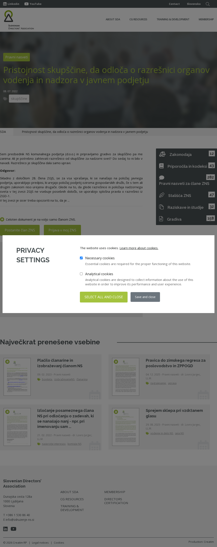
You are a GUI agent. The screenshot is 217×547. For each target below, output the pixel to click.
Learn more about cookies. (139, 248)
